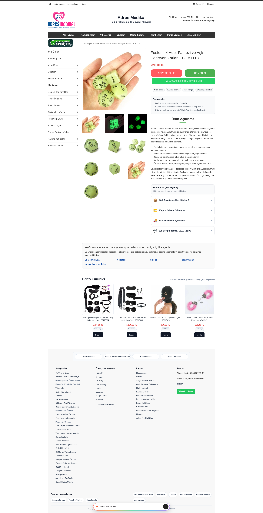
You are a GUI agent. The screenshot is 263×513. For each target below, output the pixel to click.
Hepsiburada (92, 500)
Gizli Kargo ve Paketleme (147, 384)
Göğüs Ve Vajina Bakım (65, 452)
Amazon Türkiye (58, 500)
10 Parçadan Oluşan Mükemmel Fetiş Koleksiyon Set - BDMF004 (98, 319)
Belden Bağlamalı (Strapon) (67, 407)
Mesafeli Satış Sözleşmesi (147, 410)
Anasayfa (88, 44)
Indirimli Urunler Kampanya (67, 377)
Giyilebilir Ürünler (63, 112)
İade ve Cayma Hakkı (145, 399)
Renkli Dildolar (61, 399)
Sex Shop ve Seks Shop (143, 494)
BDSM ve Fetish (62, 467)
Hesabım (211, 4)
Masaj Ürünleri (61, 474)
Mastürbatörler (137, 35)
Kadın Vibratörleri (63, 392)
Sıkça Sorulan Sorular (145, 380)
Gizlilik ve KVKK (143, 407)
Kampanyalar (88, 35)
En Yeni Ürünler (62, 373)
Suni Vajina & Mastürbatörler (67, 426)
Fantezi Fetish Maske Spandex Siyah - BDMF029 (165, 319)
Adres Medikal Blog (144, 418)
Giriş (84, 4)
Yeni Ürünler (68, 35)
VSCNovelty (101, 384)
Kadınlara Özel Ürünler (65, 414)
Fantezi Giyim (63, 125)
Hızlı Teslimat (142, 388)
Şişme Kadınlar (62, 437)
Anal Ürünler (194, 35)
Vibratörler (105, 35)
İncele (97, 335)
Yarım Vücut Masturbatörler (67, 433)
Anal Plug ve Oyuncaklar (66, 444)
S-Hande (100, 377)
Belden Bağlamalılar (63, 92)
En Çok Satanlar (92, 260)
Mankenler (156, 35)
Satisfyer (99, 399)
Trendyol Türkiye (75, 500)
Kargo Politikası (143, 403)
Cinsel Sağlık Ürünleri (58, 132)
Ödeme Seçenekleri (144, 395)
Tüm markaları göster (106, 404)
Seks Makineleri (63, 145)
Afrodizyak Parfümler (64, 478)
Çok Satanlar (139, 500)
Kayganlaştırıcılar (63, 139)
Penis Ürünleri (174, 35)
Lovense (99, 392)
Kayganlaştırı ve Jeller (95, 264)
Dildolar (121, 35)
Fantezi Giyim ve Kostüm (66, 463)
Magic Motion (102, 396)
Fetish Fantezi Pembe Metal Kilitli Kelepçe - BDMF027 (199, 319)
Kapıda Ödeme (142, 392)
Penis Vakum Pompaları (65, 418)
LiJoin (98, 388)
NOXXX (99, 373)
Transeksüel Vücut (63, 429)
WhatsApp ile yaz (185, 391)
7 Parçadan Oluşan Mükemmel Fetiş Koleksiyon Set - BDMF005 (131, 319)
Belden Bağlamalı (203, 494)
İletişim (139, 377)
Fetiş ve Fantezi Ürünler (65, 459)
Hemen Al (200, 73)
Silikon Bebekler (62, 441)
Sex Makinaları (61, 456)
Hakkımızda (141, 373)
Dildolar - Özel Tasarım (65, 403)
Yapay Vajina (188, 260)
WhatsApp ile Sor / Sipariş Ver (184, 81)
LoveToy (99, 381)
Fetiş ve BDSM (63, 119)
